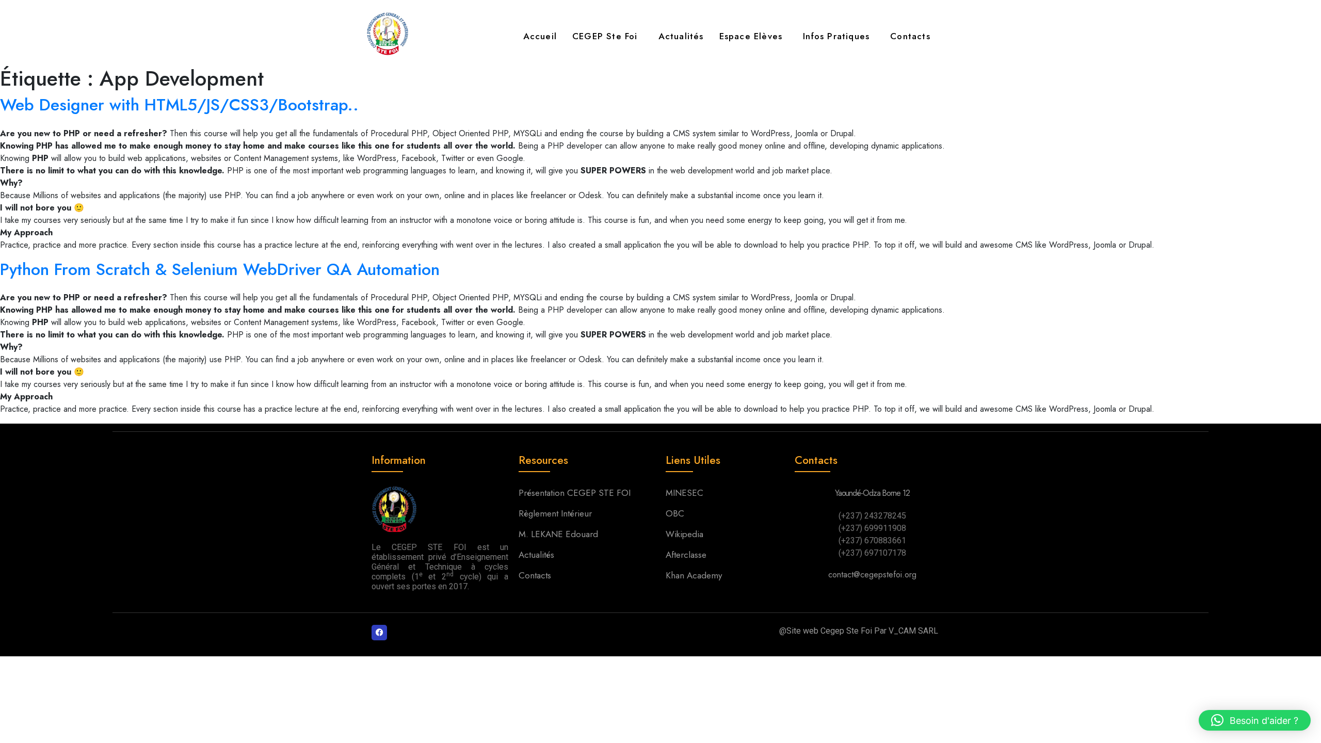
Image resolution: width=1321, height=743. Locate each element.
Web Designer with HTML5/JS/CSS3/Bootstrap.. (179, 105)
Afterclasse (686, 554)
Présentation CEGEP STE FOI (575, 493)
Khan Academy (694, 575)
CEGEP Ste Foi (605, 36)
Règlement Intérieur (556, 513)
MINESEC (684, 493)
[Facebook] (379, 632)
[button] (608, 36)
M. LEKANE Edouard (560, 534)
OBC (675, 513)
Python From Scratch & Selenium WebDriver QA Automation (220, 269)
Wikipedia (684, 534)
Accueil (540, 36)
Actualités (681, 36)
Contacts (910, 36)
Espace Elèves (751, 36)
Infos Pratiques (836, 36)
